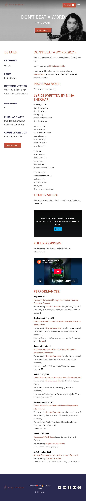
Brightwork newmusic (55, 443)
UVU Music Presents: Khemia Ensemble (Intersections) (57, 377)
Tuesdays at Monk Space (44, 437)
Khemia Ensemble (57, 66)
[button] (79, 4)
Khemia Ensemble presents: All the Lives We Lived (56, 455)
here (43, 341)
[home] (14, 5)
